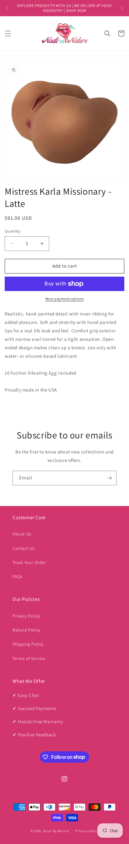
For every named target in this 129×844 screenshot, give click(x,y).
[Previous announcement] (7, 8)
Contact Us (24, 548)
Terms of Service (29, 658)
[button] (8, 33)
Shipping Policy (28, 644)
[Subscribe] (109, 478)
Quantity (12, 231)
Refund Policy (26, 630)
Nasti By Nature (56, 830)
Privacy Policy (26, 616)
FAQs (17, 576)
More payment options (64, 298)
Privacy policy (87, 831)
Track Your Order (29, 562)
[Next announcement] (122, 8)
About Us (22, 534)
